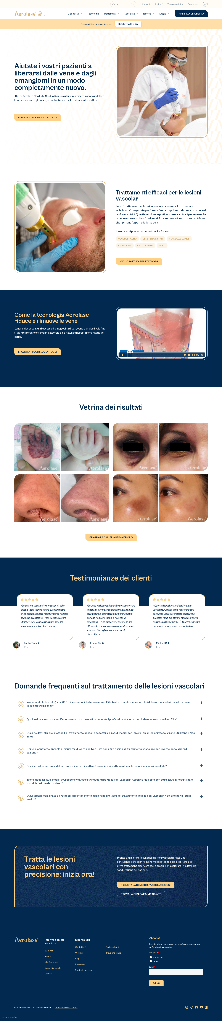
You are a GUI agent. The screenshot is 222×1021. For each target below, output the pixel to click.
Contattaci (193, 4)
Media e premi (51, 962)
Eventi (48, 956)
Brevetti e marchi (53, 968)
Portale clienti (112, 947)
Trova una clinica (175, 4)
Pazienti (146, 4)
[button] (75, 14)
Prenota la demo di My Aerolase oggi (146, 884)
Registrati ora (128, 23)
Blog (77, 958)
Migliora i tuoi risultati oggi (139, 261)
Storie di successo (83, 970)
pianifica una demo (191, 13)
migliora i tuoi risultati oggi (37, 117)
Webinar (79, 952)
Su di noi (158, 4)
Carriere (49, 973)
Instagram (80, 964)
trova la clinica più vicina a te (141, 893)
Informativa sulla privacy (66, 1007)
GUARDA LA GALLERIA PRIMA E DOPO (111, 537)
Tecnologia (93, 13)
